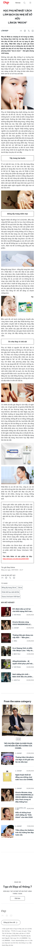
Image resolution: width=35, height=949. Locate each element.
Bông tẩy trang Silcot (9, 587)
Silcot (20, 587)
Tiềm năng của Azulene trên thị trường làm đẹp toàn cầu (24, 832)
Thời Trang (17, 614)
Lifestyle (17, 680)
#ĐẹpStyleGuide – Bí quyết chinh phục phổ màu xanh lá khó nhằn (22, 663)
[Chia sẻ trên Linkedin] (33, 31)
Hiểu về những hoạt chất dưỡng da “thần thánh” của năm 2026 (24, 815)
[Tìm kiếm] (24, 3)
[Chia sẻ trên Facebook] (21, 31)
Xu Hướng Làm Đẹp (21, 808)
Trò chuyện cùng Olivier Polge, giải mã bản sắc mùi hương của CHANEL (18, 745)
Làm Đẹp (4, 31)
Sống (15, 641)
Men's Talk (17, 654)
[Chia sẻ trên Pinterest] (25, 31)
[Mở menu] (30, 2)
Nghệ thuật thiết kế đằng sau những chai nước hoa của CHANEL (24, 777)
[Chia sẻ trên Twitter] (29, 31)
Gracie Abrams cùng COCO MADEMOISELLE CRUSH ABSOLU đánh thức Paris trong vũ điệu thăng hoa (24, 797)
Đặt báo (17, 3)
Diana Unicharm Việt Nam (11, 596)
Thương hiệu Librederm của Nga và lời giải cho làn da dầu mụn (24, 759)
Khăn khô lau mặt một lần (10, 592)
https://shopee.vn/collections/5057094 (16, 559)
